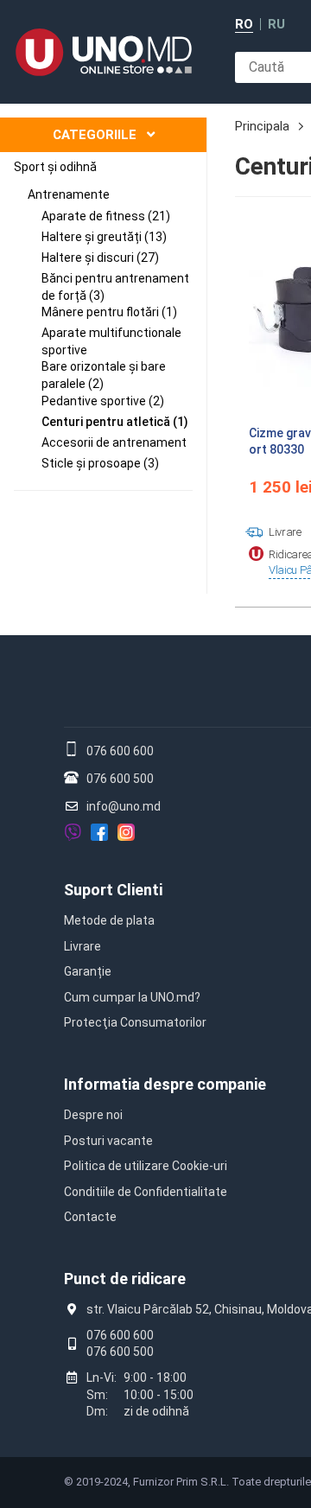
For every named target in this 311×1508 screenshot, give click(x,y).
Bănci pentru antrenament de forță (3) (115, 286)
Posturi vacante (108, 1141)
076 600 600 (120, 751)
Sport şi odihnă (55, 167)
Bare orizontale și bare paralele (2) (103, 375)
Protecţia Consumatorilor (135, 1022)
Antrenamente (69, 194)
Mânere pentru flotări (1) (109, 312)
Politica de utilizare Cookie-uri (145, 1166)
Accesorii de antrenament (114, 442)
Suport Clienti (113, 890)
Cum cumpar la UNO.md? (132, 997)
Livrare (82, 946)
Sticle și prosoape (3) (100, 463)
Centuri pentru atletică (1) (114, 422)
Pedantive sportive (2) (102, 401)
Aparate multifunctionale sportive (111, 341)
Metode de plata (109, 920)
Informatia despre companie (165, 1084)
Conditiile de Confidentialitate (145, 1192)
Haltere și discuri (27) (100, 257)
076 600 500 (120, 779)
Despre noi (93, 1115)
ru (276, 24)
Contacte (90, 1217)
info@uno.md (123, 806)
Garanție (87, 971)
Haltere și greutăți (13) (104, 237)
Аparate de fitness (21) (105, 216)
